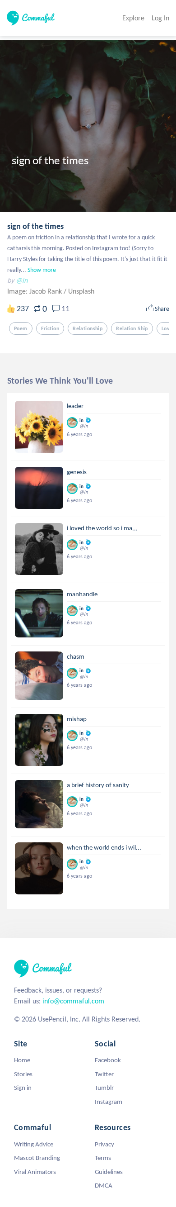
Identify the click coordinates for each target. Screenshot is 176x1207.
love (167, 328)
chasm (75, 656)
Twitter (104, 1074)
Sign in (23, 1087)
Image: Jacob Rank (35, 291)
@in (22, 280)
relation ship (132, 328)
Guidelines (109, 1172)
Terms (103, 1158)
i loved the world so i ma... (102, 528)
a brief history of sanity (98, 785)
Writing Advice (33, 1144)
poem (21, 328)
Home (22, 1060)
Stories (23, 1074)
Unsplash (81, 291)
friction (50, 328)
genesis (77, 472)
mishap (77, 719)
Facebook (108, 1060)
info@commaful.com (73, 1001)
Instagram (108, 1102)
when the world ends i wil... (104, 847)
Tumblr (104, 1087)
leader (75, 406)
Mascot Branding (37, 1158)
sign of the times (35, 226)
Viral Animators (35, 1172)
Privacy (104, 1144)
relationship (87, 328)
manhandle (82, 594)
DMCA (103, 1185)
